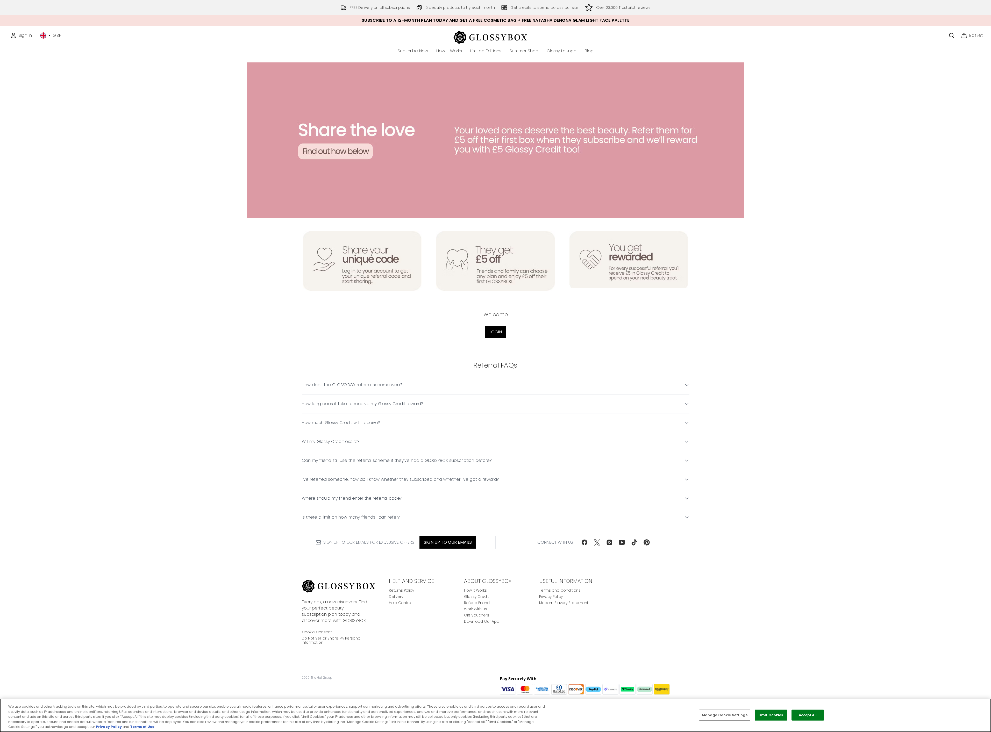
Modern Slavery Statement (563, 602)
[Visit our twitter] (597, 542)
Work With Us (475, 609)
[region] (495, 715)
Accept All (808, 715)
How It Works (475, 590)
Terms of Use (142, 726)
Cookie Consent (317, 632)
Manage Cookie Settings (724, 715)
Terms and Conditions (560, 590)
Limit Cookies (771, 715)
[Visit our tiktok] (634, 542)
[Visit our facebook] (584, 542)
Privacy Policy (551, 596)
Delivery (396, 596)
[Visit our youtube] (622, 542)
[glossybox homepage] (495, 36)
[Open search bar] (952, 35)
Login (495, 332)
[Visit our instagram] (609, 542)
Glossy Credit (476, 596)
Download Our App (481, 621)
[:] (628, 263)
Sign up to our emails (448, 542)
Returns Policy (401, 590)
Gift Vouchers (476, 615)
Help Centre (400, 602)
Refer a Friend (477, 602)
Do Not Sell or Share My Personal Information (331, 640)
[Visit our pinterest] (646, 542)
